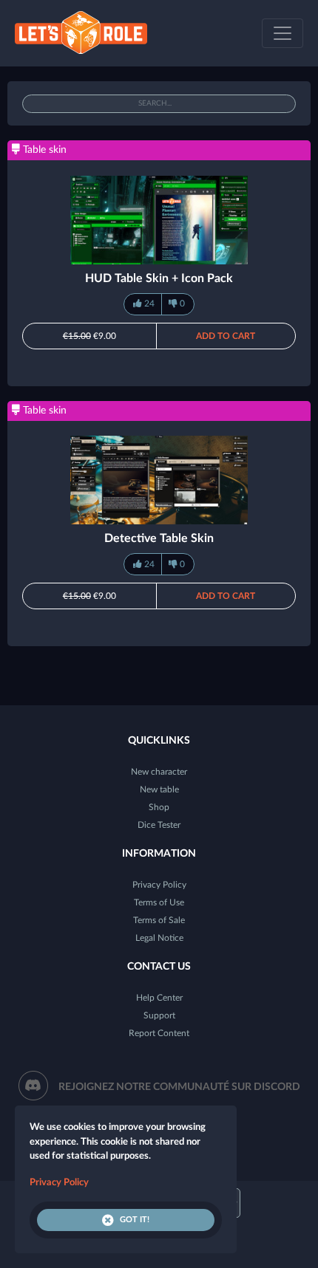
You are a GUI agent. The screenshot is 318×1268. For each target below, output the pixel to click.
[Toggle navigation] (282, 33)
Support (159, 1015)
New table (159, 789)
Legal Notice (159, 937)
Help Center (159, 997)
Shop (159, 807)
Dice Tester (159, 824)
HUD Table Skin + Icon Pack (159, 278)
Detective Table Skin (159, 538)
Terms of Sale (159, 920)
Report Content (159, 1033)
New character (159, 771)
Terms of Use (159, 902)
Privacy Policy (159, 884)
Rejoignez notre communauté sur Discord (179, 1087)
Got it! (134, 1220)
